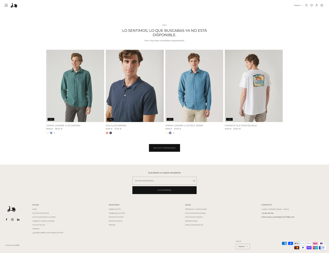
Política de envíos (40, 213)
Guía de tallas (38, 225)
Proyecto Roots (116, 217)
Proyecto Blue (115, 221)
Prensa (112, 225)
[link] (164, 148)
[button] (6, 5)
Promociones (191, 221)
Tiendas (35, 229)
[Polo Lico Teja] (107, 133)
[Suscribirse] (194, 181)
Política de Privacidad (195, 213)
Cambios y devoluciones (43, 221)
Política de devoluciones (44, 217)
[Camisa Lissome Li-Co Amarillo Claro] (47, 133)
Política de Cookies (194, 217)
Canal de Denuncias (194, 225)
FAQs (34, 209)
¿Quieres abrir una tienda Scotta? (47, 233)
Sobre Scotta (115, 209)
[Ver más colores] (54, 133)
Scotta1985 (15, 245)
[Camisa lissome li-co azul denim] (51, 133)
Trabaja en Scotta (117, 213)
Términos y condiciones (196, 209)
